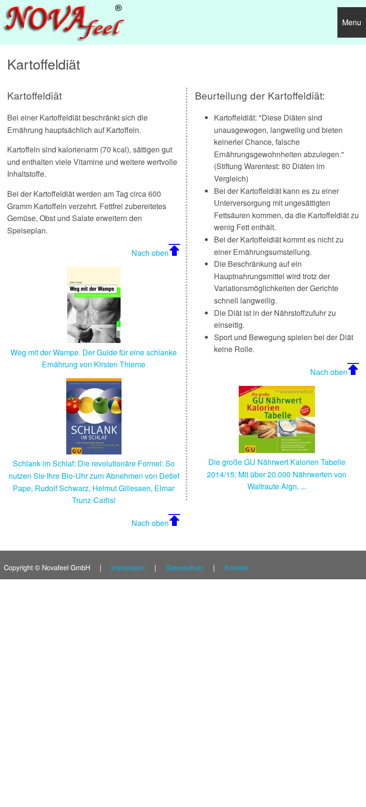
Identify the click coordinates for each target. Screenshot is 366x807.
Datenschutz (184, 567)
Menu (351, 22)
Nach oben (150, 252)
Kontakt (236, 567)
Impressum (128, 567)
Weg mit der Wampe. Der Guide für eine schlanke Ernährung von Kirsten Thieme (93, 358)
